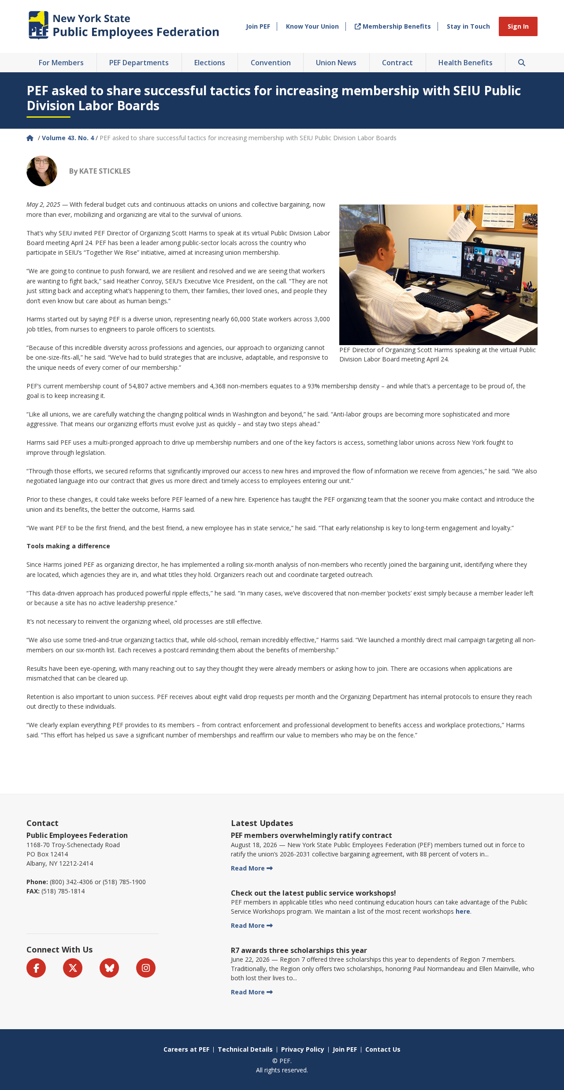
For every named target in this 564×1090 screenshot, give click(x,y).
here (463, 911)
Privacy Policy (302, 1049)
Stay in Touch (468, 26)
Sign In (518, 26)
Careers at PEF (186, 1049)
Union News (336, 62)
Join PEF (258, 26)
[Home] (30, 138)
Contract (397, 62)
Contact (42, 823)
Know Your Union (312, 26)
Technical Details (245, 1049)
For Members (61, 62)
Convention (271, 62)
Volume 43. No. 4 (68, 138)
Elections (209, 62)
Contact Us (383, 1049)
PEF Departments (139, 62)
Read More (248, 868)
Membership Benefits (396, 26)
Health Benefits (465, 62)
